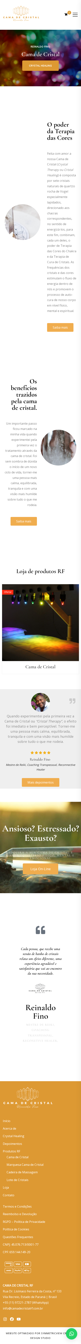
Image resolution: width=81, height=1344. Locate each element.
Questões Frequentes (18, 1237)
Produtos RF (11, 1151)
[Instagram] (5, 1319)
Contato (8, 1195)
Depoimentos (12, 1144)
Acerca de (9, 1128)
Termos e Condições (17, 1206)
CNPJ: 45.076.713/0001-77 (20, 1244)
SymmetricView (51, 1333)
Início (6, 1121)
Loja (6, 1187)
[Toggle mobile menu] (75, 15)
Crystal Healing (40, 65)
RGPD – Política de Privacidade (24, 1222)
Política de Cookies (16, 1229)
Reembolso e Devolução (20, 1214)
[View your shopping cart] (65, 14)
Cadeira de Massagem (22, 1172)
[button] (71, 1333)
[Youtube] (18, 1319)
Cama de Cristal (17, 1157)
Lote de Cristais (17, 1180)
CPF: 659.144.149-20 (16, 1252)
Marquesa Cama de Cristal (25, 1165)
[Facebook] (12, 1319)
